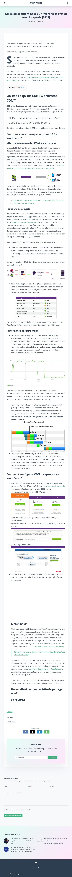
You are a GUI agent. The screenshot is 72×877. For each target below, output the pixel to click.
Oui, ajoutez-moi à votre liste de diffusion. (18, 810)
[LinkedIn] (39, 731)
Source (9, 711)
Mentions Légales (36, 868)
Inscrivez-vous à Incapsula (54, 486)
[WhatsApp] (46, 731)
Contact (47, 868)
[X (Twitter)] (32, 731)
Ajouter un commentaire (13, 793)
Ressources (25, 868)
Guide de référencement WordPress (49, 646)
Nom (7, 786)
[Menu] (4, 3)
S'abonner (53, 757)
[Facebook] (25, 731)
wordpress (11, 721)
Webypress (36, 3)
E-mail (29, 786)
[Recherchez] (67, 3)
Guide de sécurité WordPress (24, 222)
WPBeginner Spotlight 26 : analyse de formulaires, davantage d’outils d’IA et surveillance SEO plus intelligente (23, 849)
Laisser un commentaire (13, 815)
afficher (21, 87)
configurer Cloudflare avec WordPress (44, 669)
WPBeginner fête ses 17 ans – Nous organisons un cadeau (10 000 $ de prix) (22, 841)
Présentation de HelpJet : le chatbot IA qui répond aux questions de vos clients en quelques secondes (56, 841)
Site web (52, 786)
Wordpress (41, 21)
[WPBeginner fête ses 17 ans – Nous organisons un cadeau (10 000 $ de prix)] (6, 841)
